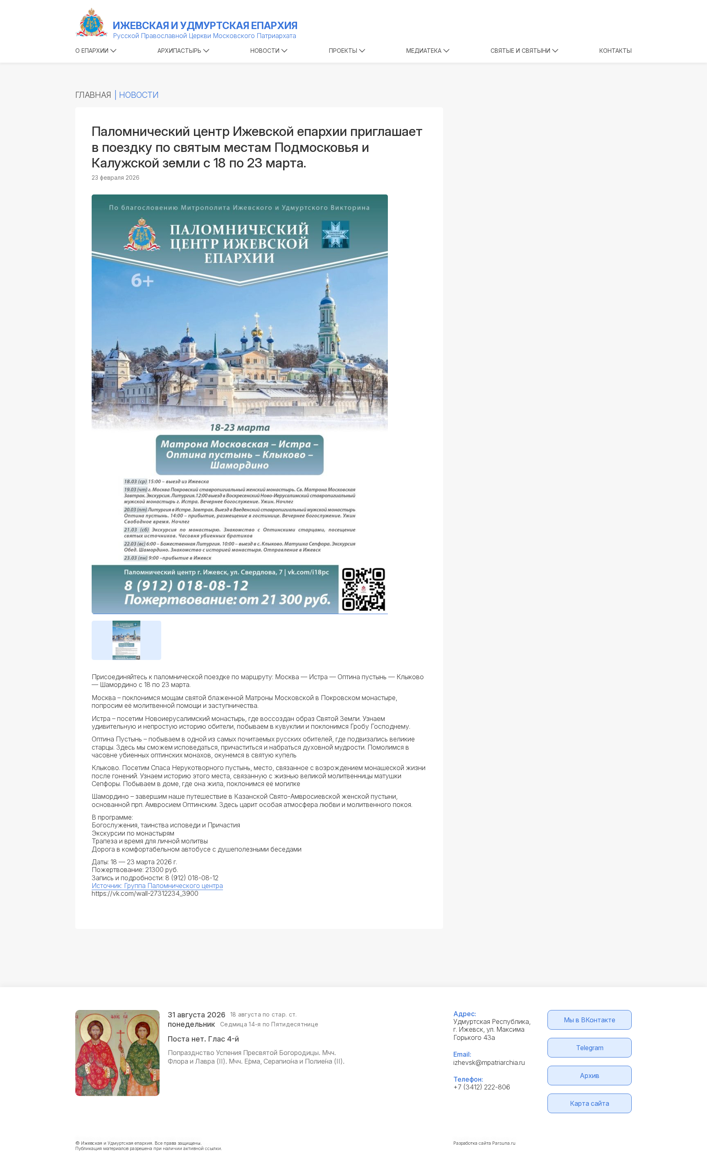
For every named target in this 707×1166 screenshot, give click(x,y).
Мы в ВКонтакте (589, 1020)
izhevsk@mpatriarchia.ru (489, 1062)
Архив (589, 1075)
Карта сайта (589, 1103)
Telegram (589, 1048)
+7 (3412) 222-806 (481, 1087)
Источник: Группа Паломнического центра (157, 885)
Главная (93, 95)
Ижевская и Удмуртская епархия (205, 26)
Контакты (615, 50)
